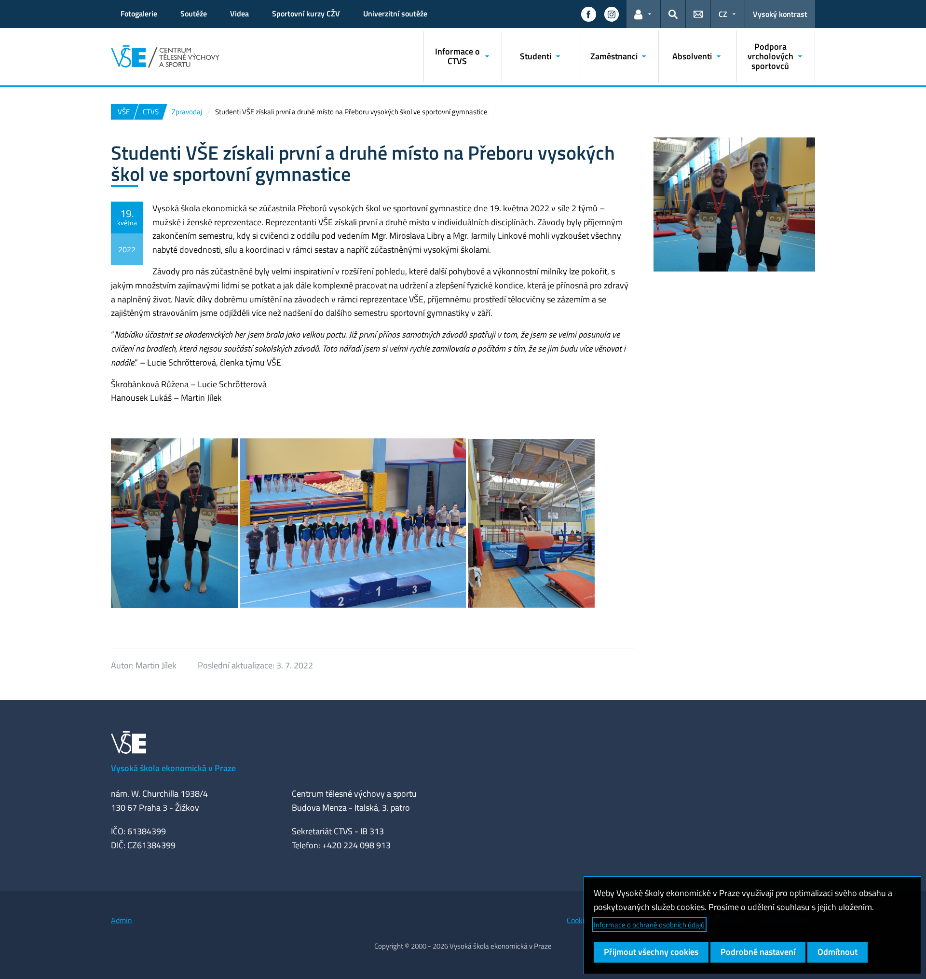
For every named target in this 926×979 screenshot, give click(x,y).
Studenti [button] (535, 56)
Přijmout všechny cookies (651, 951)
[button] (588, 14)
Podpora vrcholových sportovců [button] (770, 56)
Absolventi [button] (692, 56)
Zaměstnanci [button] (614, 56)
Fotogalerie (139, 13)
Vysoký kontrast (780, 14)
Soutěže (193, 13)
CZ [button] (723, 14)
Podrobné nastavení (758, 951)
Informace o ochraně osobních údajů (649, 924)
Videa (239, 13)
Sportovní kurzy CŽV (306, 13)
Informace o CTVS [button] (457, 56)
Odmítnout (837, 951)
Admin (121, 920)
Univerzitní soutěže (395, 13)
